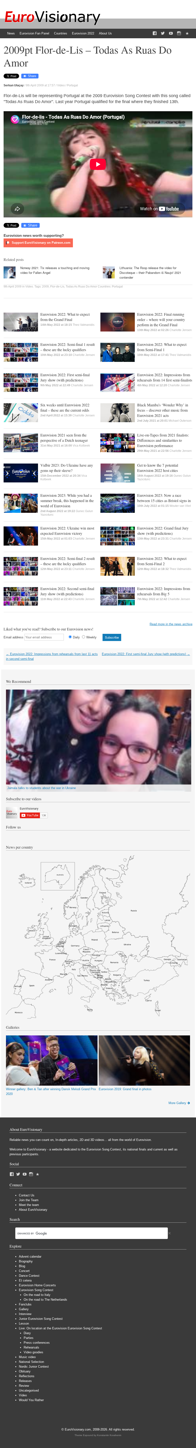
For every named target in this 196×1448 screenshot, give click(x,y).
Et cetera (25, 1280)
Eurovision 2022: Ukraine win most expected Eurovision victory (67, 530)
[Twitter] (163, 33)
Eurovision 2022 (83, 33)
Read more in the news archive (171, 624)
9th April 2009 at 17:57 (40, 85)
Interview (25, 1314)
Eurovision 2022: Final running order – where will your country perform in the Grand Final (161, 319)
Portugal (72, 85)
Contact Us (26, 1195)
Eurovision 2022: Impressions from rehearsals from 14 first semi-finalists (164, 377)
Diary (27, 1333)
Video (61, 85)
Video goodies (33, 1352)
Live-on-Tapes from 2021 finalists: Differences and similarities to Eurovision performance (163, 440)
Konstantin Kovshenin (109, 1435)
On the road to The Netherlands (45, 1299)
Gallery (24, 1309)
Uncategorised (29, 1390)
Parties (28, 1338)
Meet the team (29, 1205)
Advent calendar (30, 1256)
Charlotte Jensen (180, 330)
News (11, 33)
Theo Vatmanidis (83, 324)
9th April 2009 (13, 286)
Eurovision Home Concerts (37, 1285)
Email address (13, 637)
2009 (45, 286)
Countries (60, 33)
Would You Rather (31, 1400)
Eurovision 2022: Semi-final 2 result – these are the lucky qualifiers (67, 561)
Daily (76, 637)
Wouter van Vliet (180, 506)
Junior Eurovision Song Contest (41, 1319)
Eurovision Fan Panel (34, 33)
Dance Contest (29, 1275)
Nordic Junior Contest (34, 1366)
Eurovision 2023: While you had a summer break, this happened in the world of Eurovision (67, 500)
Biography (26, 1261)
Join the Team (28, 1200)
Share (32, 76)
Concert (24, 1271)
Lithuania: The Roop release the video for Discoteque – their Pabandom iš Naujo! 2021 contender (150, 272)
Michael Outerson (180, 420)
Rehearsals (31, 1347)
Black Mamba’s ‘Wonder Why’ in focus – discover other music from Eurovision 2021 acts (162, 410)
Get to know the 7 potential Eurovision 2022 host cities (157, 468)
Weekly (91, 637)
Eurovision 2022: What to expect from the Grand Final (65, 317)
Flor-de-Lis (57, 286)
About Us (105, 33)
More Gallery (177, 1103)
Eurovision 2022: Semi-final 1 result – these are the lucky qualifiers (67, 347)
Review (24, 1385)
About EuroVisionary (33, 1209)
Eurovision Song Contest (36, 1290)
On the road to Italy (37, 1295)
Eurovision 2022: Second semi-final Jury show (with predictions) (67, 591)
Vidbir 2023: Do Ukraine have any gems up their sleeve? (66, 468)
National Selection (31, 1362)
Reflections (26, 1376)
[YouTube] (171, 33)
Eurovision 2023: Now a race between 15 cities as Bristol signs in (164, 498)
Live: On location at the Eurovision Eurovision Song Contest (60, 1328)
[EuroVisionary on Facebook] (155, 33)
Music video (27, 1357)
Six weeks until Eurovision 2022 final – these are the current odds (64, 407)
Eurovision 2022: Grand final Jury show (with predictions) (163, 530)
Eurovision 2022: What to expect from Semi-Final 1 (161, 347)
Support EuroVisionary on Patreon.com (41, 242)
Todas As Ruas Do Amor (81, 286)
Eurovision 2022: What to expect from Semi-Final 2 (161, 561)
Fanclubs (25, 1304)
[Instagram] (179, 33)
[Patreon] (187, 33)
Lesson (24, 1323)
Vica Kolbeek (81, 445)
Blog (22, 1266)
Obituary (25, 1371)
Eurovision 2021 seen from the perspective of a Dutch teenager (64, 437)
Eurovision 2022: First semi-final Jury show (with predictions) (65, 377)
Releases (25, 1381)
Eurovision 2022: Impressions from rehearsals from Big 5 (163, 591)
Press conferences (37, 1342)
